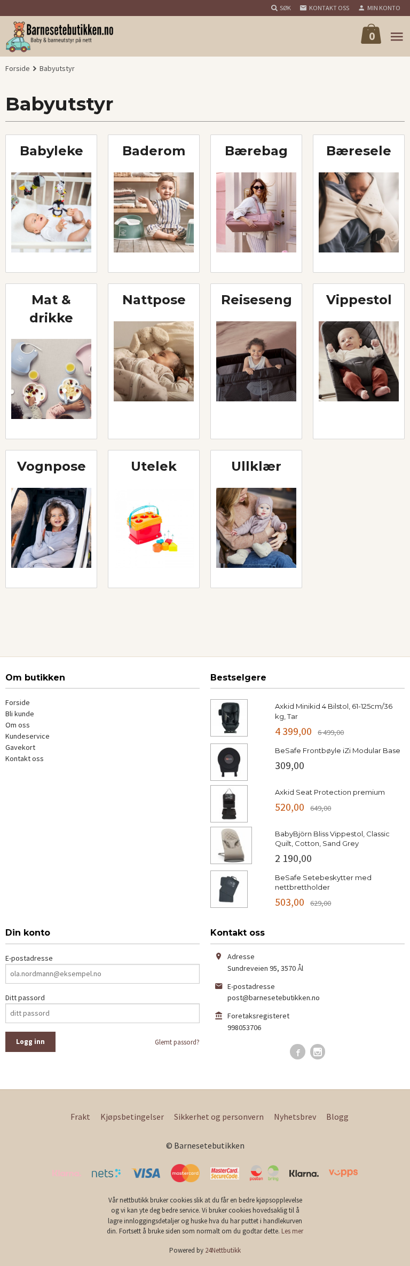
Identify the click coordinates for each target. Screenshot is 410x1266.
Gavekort (20, 747)
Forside (17, 68)
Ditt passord (25, 997)
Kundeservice (27, 736)
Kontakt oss (24, 758)
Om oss (17, 725)
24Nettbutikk (223, 1250)
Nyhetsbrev (295, 1116)
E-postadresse (29, 958)
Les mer (292, 1231)
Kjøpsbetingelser (132, 1116)
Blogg (337, 1116)
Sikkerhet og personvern (219, 1116)
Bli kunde (19, 713)
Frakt (80, 1116)
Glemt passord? (177, 1042)
